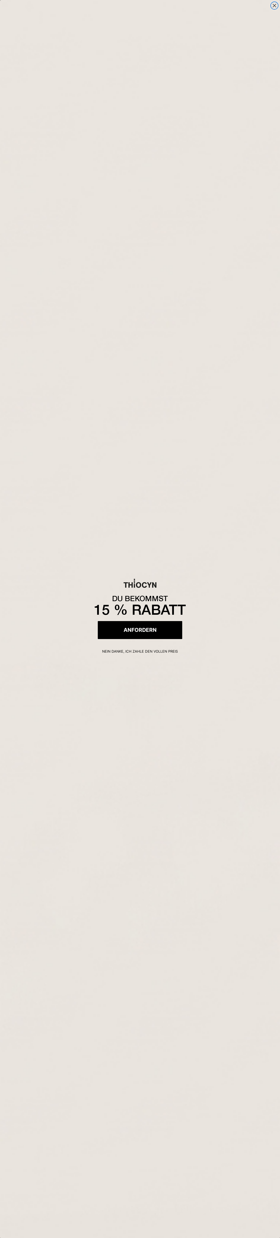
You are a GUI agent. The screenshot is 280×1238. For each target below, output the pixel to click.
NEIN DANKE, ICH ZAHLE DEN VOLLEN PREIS (140, 651)
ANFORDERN (140, 630)
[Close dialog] (274, 5)
